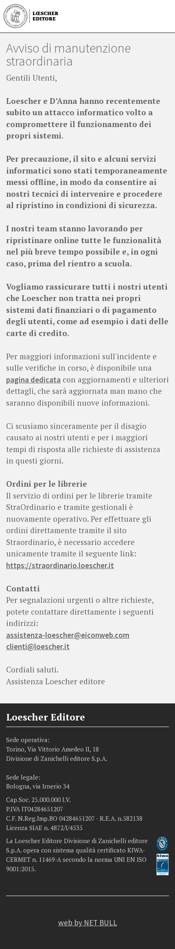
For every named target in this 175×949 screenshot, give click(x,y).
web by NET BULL (87, 922)
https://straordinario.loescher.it (60, 565)
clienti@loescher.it (38, 646)
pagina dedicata (33, 379)
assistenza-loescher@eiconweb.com (67, 635)
